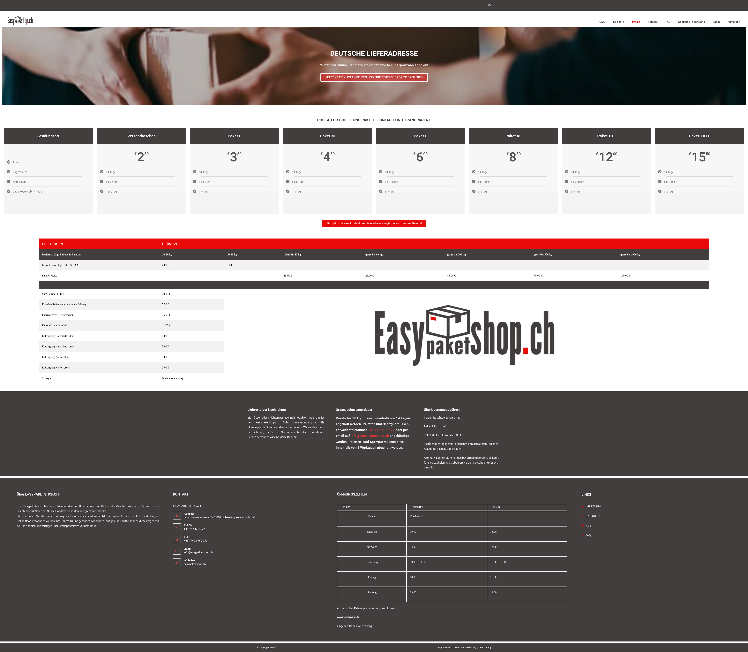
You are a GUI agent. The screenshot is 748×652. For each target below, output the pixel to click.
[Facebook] (489, 5)
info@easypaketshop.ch (198, 552)
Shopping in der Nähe (691, 21)
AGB (481, 647)
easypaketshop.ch (195, 563)
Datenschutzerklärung (464, 647)
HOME (601, 21)
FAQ (667, 21)
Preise (636, 21)
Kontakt (653, 21)
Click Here (141, 203)
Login (716, 21)
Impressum (444, 647)
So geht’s (618, 21)
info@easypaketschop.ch (370, 436)
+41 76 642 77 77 (381, 430)
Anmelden (734, 21)
